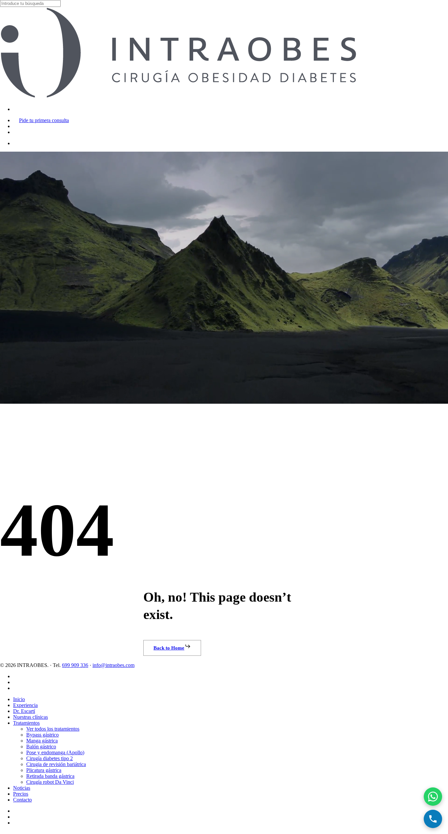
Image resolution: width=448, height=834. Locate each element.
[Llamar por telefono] (433, 819)
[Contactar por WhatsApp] (433, 796)
